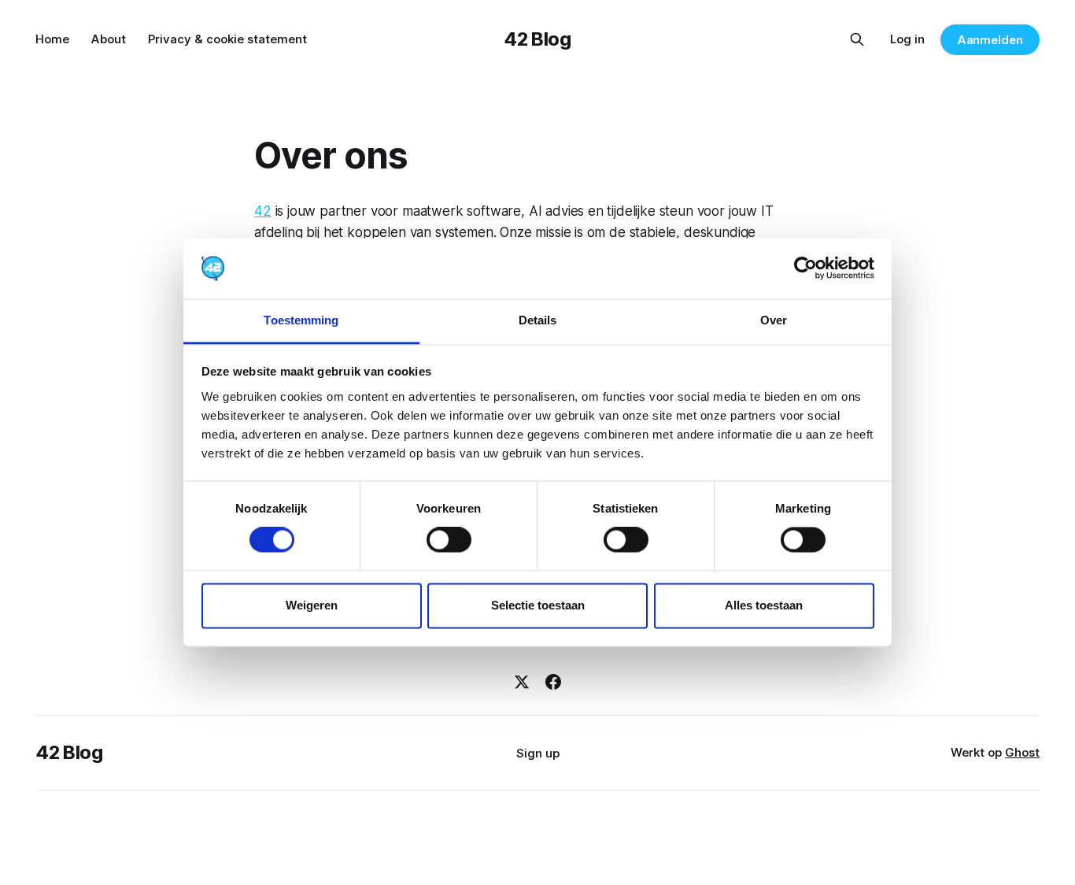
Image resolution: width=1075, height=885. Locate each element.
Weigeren (312, 605)
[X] (522, 682)
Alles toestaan (764, 605)
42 (263, 211)
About (108, 38)
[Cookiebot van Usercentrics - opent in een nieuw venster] (805, 268)
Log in (907, 38)
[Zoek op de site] (857, 39)
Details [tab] (538, 320)
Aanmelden (990, 39)
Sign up (538, 753)
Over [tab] (773, 320)
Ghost (1022, 752)
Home (52, 38)
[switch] (449, 540)
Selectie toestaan (538, 605)
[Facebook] (553, 682)
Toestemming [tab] (301, 320)
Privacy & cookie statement (227, 38)
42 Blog (537, 39)
